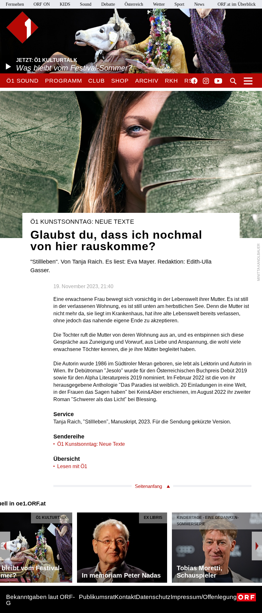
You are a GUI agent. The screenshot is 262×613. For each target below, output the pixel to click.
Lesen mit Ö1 (72, 466)
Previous (5, 546)
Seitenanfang (148, 486)
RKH (171, 81)
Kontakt (125, 597)
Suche (233, 81)
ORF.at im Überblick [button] (237, 4)
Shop (120, 81)
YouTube (218, 81)
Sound (85, 4)
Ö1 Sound (22, 81)
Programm (63, 81)
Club (96, 81)
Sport (179, 4)
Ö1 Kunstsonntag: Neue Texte (91, 444)
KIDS (65, 4)
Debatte (108, 4)
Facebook (194, 81)
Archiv (146, 81)
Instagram (206, 81)
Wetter (159, 4)
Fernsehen (15, 4)
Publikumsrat (97, 597)
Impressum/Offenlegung (204, 597)
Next (257, 546)
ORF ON (42, 4)
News (199, 4)
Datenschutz (153, 597)
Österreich (134, 4)
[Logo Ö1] (22, 27)
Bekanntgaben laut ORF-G (40, 600)
